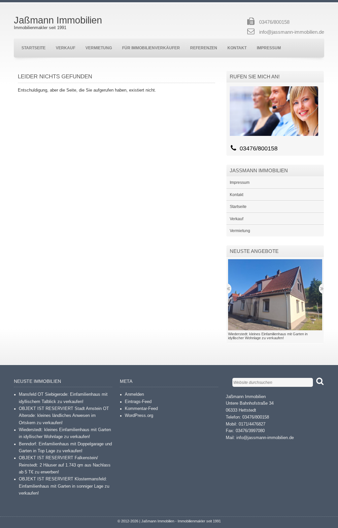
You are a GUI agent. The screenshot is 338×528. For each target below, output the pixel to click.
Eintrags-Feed (138, 401)
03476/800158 (274, 22)
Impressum (269, 48)
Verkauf (65, 48)
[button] (275, 294)
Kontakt (237, 48)
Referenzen (203, 48)
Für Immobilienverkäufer (151, 48)
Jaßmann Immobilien (58, 20)
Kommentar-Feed (141, 408)
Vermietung (98, 48)
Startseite (33, 48)
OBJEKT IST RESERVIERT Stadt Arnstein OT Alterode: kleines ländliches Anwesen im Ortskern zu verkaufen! (64, 415)
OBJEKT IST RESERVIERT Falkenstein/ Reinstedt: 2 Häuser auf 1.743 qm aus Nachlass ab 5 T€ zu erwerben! (65, 465)
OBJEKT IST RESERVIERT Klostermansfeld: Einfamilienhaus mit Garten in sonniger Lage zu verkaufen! (64, 486)
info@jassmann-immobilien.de (291, 32)
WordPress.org (139, 415)
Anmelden (134, 394)
